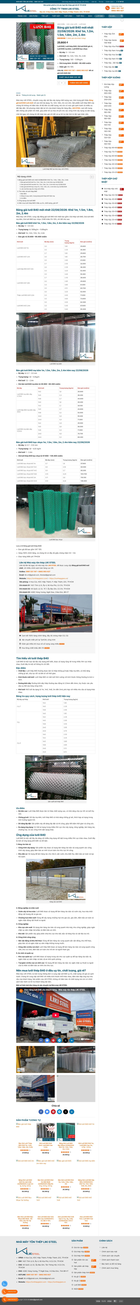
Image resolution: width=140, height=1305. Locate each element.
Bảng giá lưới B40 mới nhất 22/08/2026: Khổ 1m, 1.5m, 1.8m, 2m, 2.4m (43, 180)
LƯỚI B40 (99, 16)
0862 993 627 (82, 70)
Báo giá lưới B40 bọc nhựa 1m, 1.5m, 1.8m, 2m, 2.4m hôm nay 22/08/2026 (44, 186)
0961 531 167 (69, 70)
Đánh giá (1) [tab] (41, 95)
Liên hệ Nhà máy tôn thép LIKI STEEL (32, 189)
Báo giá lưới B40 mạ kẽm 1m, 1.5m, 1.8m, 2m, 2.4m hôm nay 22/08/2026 (43, 184)
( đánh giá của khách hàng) (76, 38)
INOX (90, 16)
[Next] (51, 41)
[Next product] (122, 19)
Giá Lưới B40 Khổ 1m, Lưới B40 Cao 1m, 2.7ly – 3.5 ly (86, 1145)
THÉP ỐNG (80, 16)
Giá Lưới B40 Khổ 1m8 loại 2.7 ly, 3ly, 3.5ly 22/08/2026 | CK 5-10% (66, 1219)
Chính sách (109, 2)
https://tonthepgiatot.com (37, 578)
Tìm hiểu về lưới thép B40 (28, 191)
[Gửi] (121, 16)
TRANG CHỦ (22, 16)
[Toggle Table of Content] (91, 177)
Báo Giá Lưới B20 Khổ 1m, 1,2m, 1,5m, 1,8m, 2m (66, 1182)
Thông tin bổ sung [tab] (28, 95)
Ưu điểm (23, 198)
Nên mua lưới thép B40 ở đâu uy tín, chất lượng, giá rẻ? (38, 203)
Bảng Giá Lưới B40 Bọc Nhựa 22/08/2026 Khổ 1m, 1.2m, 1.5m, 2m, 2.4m (66, 1146)
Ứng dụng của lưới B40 (27, 200)
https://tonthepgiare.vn (58, 578)
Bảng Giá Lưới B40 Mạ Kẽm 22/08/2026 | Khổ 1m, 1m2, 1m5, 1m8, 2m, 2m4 (86, 1183)
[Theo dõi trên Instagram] (119, 1)
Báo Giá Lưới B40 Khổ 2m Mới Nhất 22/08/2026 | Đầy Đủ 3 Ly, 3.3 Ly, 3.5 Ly (45, 1183)
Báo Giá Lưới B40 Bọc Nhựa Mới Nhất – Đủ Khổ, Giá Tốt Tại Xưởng (25, 1219)
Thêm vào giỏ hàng (79, 83)
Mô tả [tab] (18, 95)
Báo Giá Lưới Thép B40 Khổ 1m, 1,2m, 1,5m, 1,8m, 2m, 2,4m (25, 1145)
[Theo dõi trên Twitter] (120, 1)
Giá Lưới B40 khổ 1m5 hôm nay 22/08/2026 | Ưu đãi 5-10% (46, 1218)
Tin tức (101, 2)
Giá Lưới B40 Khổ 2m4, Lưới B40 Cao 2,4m (46, 1145)
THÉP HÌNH (68, 16)
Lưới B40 (82, 24)
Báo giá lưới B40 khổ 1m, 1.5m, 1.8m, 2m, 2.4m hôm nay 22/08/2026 (42, 182)
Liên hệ (93, 2)
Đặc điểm (24, 193)
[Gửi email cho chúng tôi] (122, 1)
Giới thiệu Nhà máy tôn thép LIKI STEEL (75, 2)
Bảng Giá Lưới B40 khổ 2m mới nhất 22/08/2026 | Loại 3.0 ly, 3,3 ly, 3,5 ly (25, 1183)
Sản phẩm (61, 24)
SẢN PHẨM (33, 16)
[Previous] (19, 41)
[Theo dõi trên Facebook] (117, 1)
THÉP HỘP (56, 16)
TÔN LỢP (44, 16)
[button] (19, 58)
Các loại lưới (72, 24)
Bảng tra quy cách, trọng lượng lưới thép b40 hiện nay (38, 196)
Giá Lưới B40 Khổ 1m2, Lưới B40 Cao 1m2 (86, 1218)
